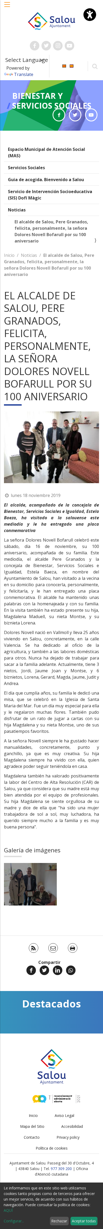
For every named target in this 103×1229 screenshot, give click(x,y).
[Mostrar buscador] (95, 66)
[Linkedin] (57, 970)
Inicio (9, 255)
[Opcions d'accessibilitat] (89, 14)
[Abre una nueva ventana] (34, 45)
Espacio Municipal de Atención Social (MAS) (46, 152)
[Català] (64, 65)
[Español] (71, 65)
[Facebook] (31, 970)
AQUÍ (8, 1210)
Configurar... (14, 1220)
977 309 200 (61, 1168)
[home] (51, 20)
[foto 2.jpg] (30, 884)
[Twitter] (44, 970)
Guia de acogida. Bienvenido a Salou (46, 179)
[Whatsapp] (71, 970)
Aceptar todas (84, 1220)
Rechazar (59, 1220)
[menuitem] (64, 66)
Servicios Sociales (26, 168)
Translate (23, 74)
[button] (7, 7)
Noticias (17, 210)
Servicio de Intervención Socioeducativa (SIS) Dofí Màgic (50, 195)
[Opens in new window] (59, 114)
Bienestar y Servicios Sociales (51, 100)
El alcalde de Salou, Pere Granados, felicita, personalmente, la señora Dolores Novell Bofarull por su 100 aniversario (51, 231)
